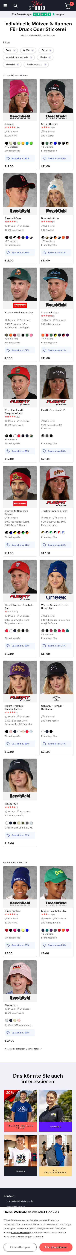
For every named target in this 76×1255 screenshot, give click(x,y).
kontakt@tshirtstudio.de (20, 1201)
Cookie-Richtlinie (20, 1232)
